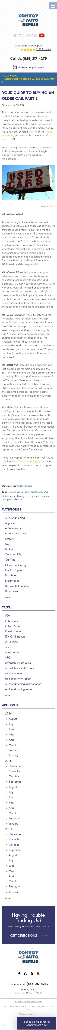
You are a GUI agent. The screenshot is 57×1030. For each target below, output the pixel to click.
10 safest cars (13, 631)
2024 (8, 829)
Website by (28, 1014)
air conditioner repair (18, 678)
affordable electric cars (19, 668)
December (15, 766)
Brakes (9, 549)
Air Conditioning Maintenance (23, 684)
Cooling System (14, 570)
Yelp (31, 975)
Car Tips (10, 559)
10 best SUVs (12, 626)
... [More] (6, 597)
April (11, 739)
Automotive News (15, 533)
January (13, 755)
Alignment (11, 523)
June (11, 729)
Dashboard (11, 575)
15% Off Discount (15, 636)
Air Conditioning (15, 518)
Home (5, 75)
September (15, 781)
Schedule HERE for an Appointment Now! (37, 1023)
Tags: (6, 607)
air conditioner (14, 673)
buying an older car (12, 499)
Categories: (12, 509)
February (14, 750)
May (11, 734)
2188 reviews (43, 49)
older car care (43, 496)
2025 (8, 761)
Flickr (52, 206)
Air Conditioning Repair (19, 689)
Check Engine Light (16, 565)
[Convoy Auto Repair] (28, 20)
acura (8, 647)
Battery (9, 539)
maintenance (16, 492)
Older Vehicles (24, 486)
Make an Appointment (31, 67)
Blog (15, 75)
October (14, 776)
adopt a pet (12, 652)
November (15, 771)
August (13, 718)
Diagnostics (12, 580)
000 (7, 615)
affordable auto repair (18, 663)
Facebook (19, 975)
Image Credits (20, 1002)
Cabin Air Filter (14, 554)
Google (25, 975)
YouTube (38, 975)
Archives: (10, 705)
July (11, 724)
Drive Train (11, 591)
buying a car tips (26, 496)
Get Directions (23, 936)
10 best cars (12, 621)
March (12, 745)
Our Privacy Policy (34, 1002)
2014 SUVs (11, 642)
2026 (8, 713)
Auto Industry (13, 528)
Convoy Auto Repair (28, 461)
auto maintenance (34, 492)
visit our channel (25, 35)
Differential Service (17, 586)
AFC (7, 657)
